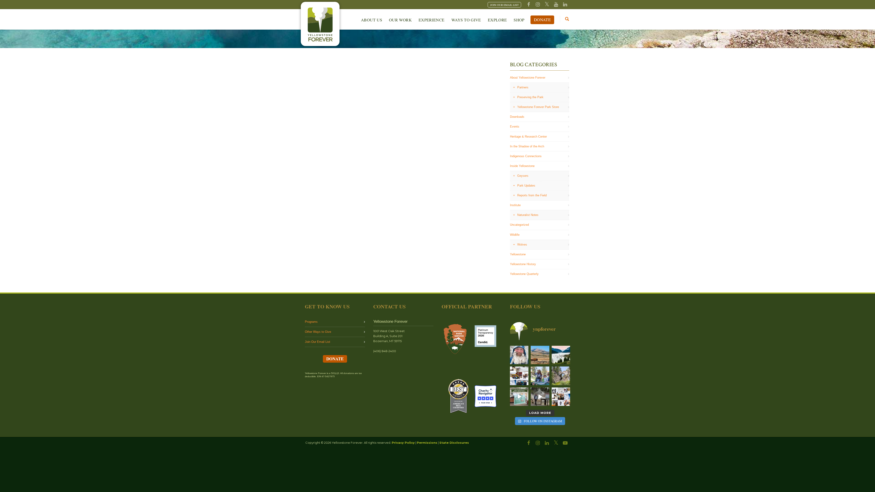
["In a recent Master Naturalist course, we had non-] (519, 355)
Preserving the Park (530, 97)
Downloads (517, 116)
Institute (515, 205)
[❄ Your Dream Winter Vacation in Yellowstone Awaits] (519, 375)
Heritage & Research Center (528, 136)
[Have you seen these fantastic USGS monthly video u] (540, 396)
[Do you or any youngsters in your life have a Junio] (540, 375)
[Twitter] (546, 4)
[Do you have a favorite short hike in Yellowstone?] (561, 375)
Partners (522, 87)
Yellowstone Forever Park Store (538, 107)
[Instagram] (537, 4)
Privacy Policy (403, 442)
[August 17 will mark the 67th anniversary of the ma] (561, 355)
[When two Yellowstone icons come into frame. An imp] (540, 355)
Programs (311, 321)
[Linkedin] (565, 4)
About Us (371, 20)
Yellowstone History (523, 264)
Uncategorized (519, 224)
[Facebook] (528, 4)
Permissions (427, 442)
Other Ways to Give (318, 331)
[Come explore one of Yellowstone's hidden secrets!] (519, 396)
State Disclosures (454, 442)
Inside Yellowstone (522, 166)
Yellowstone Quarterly (524, 274)
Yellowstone (518, 254)
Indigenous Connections (526, 156)
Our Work (400, 20)
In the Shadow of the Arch (527, 146)
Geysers (522, 175)
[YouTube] (556, 4)
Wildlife (515, 234)
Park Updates (526, 185)
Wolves (522, 244)
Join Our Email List (317, 341)
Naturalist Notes (527, 215)
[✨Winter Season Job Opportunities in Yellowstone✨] (561, 396)
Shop (519, 20)
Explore (497, 20)
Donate (542, 19)
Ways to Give (466, 20)
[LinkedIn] (546, 443)
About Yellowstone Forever (527, 77)
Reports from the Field (532, 195)
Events (514, 126)
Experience (432, 20)
